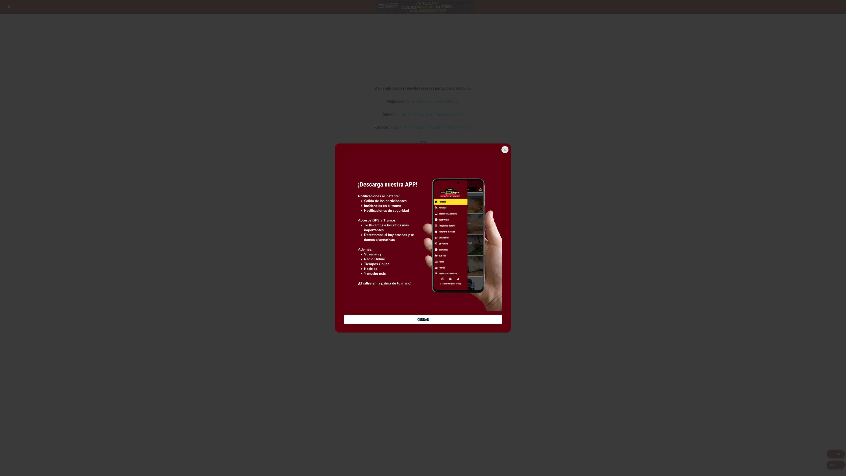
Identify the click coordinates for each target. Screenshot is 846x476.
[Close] (504, 149)
